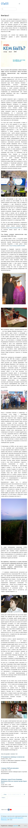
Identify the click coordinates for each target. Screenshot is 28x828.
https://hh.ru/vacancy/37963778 (14, 227)
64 (24, 794)
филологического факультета (8, 818)
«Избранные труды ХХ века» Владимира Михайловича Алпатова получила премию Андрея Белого (14, 781)
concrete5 (15, 825)
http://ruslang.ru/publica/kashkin (17, 245)
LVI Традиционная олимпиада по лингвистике (13, 757)
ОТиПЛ (4, 4)
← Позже (4, 794)
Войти (25, 825)
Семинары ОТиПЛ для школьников (10, 768)
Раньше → (4, 797)
